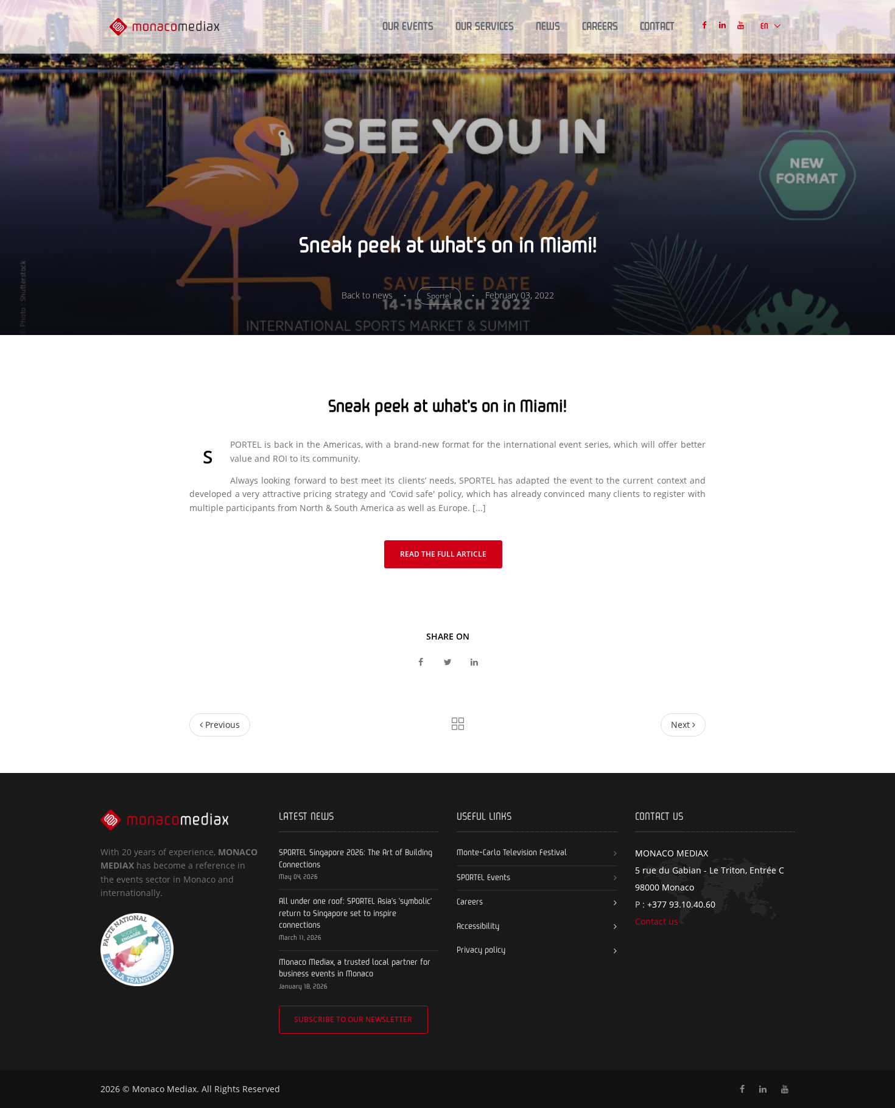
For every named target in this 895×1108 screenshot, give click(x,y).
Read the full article (443, 554)
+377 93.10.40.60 (681, 904)
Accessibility (478, 926)
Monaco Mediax (164, 1089)
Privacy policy (481, 950)
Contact (657, 26)
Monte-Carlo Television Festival (512, 853)
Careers (600, 26)
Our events (407, 26)
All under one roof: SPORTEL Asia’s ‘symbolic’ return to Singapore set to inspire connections (355, 913)
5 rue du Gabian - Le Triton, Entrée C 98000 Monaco (709, 870)
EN (765, 26)
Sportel (439, 296)
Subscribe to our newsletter (353, 1019)
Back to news (367, 295)
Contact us (656, 921)
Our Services (484, 26)
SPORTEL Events (483, 877)
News (548, 26)
